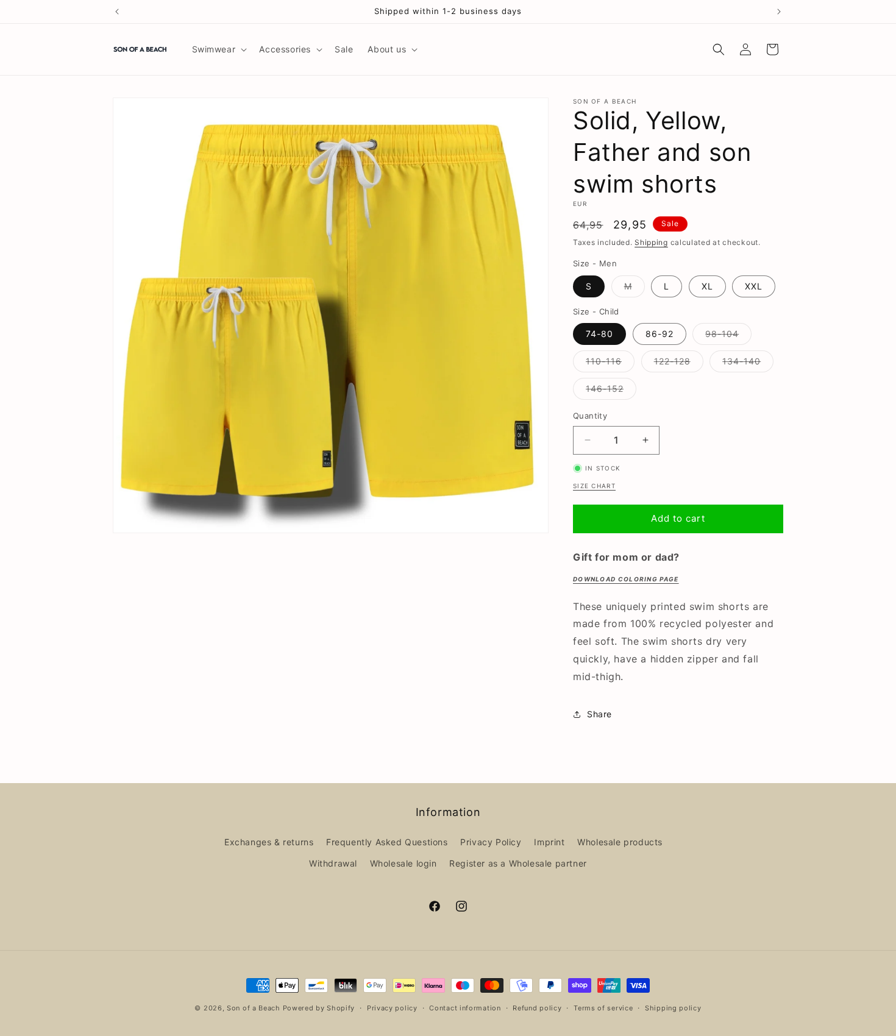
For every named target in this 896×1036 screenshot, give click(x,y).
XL (707, 286)
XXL (754, 286)
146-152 (611, 391)
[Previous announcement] (117, 11)
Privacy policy (392, 1007)
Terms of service (603, 1007)
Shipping (651, 242)
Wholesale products (620, 842)
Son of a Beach (253, 1008)
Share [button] (599, 714)
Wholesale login (403, 863)
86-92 (659, 333)
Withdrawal (333, 863)
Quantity (590, 415)
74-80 (599, 333)
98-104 (728, 336)
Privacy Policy (490, 842)
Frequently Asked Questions (387, 842)
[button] (218, 49)
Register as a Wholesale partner (518, 863)
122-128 (678, 363)
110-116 (610, 363)
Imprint (549, 842)
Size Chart (594, 485)
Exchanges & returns (268, 842)
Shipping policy (673, 1007)
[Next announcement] (779, 11)
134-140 (747, 363)
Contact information (464, 1007)
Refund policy (537, 1007)
